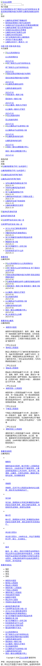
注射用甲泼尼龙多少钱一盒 (16, 609)
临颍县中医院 (10, 597)
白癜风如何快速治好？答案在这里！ (19, 196)
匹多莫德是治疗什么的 (14, 251)
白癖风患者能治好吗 (31, 12)
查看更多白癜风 (7, 321)
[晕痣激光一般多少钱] (14, 286)
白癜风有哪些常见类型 (14, 205)
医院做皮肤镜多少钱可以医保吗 (17, 23)
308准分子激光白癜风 (13, 39)
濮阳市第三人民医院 (14, 429)
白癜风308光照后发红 (13, 35)
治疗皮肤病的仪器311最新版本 (17, 37)
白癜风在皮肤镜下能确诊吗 (16, 20)
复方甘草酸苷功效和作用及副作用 (18, 237)
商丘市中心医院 (11, 600)
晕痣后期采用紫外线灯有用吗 (17, 637)
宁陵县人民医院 (12, 409)
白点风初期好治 (7, 9)
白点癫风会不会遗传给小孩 (16, 301)
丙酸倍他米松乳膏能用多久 (16, 233)
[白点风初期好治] (12, 263)
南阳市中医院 (11, 327)
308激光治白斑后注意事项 (15, 30)
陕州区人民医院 (12, 348)
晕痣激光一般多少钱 (32, 286)
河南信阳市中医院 (12, 595)
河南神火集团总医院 (13, 602)
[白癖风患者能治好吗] (14, 282)
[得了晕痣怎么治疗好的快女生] (17, 268)
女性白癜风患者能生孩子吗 (16, 183)
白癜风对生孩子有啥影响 (15, 201)
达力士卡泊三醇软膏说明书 (16, 228)
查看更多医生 (6, 565)
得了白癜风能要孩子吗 (14, 192)
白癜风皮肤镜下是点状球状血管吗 (18, 28)
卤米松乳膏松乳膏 (12, 606)
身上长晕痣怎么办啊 (13, 314)
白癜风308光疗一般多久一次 (16, 42)
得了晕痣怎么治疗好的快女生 (25, 9)
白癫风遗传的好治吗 (13, 306)
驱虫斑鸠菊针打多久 (13, 628)
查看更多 (4, 257)
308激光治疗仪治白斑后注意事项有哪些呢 (22, 25)
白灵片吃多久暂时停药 (14, 625)
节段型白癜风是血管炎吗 (15, 188)
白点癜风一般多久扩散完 (15, 292)
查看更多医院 (6, 451)
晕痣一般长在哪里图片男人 (16, 310)
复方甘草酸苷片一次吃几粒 (16, 246)
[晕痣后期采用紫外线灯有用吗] (17, 275)
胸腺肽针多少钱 (11, 242)
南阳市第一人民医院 (14, 388)
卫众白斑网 (23, 658)
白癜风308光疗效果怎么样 (15, 32)
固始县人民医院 (12, 368)
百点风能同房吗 (11, 297)
